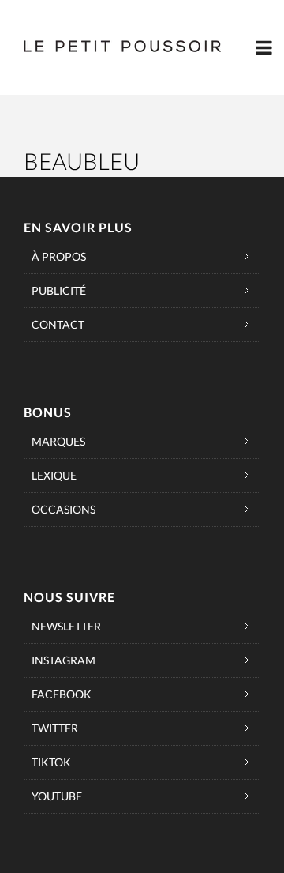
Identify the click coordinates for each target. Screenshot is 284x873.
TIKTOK (51, 762)
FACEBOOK (62, 694)
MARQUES (58, 441)
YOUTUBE (57, 796)
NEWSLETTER (66, 626)
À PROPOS (59, 256)
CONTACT (58, 324)
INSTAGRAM (63, 660)
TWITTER (55, 728)
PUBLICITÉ (59, 290)
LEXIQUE (54, 475)
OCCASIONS (63, 509)
